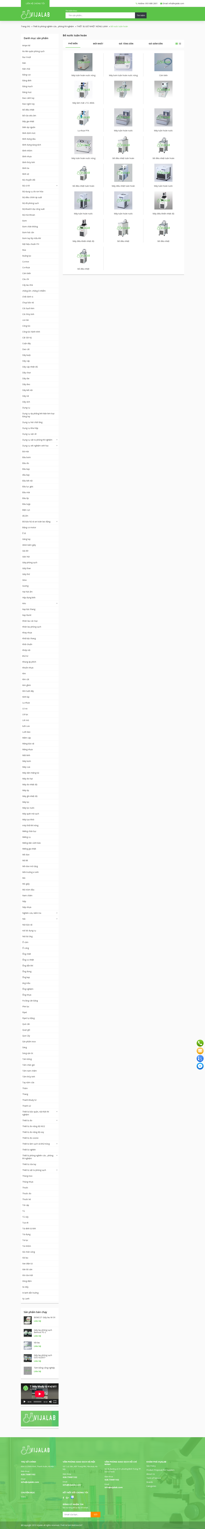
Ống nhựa (26, 994)
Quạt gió (26, 1030)
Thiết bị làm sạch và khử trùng (36, 1143)
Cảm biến (26, 273)
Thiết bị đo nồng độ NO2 (33, 1126)
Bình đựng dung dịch (31, 144)
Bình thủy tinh (28, 162)
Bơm (24, 220)
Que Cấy (26, 1035)
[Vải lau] (28, 1348)
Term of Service (153, 1478)
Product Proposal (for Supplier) (160, 1470)
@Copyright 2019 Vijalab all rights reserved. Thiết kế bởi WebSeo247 (51, 1525)
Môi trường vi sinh (30, 872)
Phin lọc (25, 1006)
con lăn (25, 320)
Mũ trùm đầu (28, 889)
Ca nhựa (26, 267)
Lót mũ (25, 720)
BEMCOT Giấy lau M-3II (44, 1317)
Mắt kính (26, 755)
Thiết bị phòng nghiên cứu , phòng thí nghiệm (53, 26)
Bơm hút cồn (28, 232)
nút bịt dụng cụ (29, 930)
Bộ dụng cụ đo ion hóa (32, 191)
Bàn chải (26, 68)
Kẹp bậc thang (28, 609)
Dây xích (26, 401)
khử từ (25, 656)
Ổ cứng (25, 948)
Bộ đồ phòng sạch (30, 203)
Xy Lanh (25, 1298)
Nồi (23, 919)
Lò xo (24, 708)
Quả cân (26, 1024)
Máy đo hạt (27, 778)
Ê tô (24, 533)
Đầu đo (25, 463)
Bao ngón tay (28, 104)
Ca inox (25, 261)
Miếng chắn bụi (29, 831)
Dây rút (25, 396)
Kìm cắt (25, 679)
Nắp (24, 901)
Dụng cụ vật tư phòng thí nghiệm (37, 439)
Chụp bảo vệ (28, 302)
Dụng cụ (26, 407)
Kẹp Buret (26, 615)
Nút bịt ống (27, 936)
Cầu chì (25, 279)
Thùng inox (27, 1176)
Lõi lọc (25, 714)
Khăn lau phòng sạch (31, 626)
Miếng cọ (26, 837)
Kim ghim (26, 685)
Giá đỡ (25, 550)
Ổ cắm (25, 942)
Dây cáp (26, 361)
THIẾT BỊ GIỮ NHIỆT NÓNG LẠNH (92, 26)
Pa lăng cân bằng (30, 1000)
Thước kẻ (26, 1199)
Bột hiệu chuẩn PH (30, 244)
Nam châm (27, 895)
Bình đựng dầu (29, 139)
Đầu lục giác (27, 486)
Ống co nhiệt (28, 959)
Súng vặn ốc (27, 1053)
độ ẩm (25, 515)
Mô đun (25, 854)
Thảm (25, 1088)
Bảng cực (26, 74)
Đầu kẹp (26, 469)
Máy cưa (26, 767)
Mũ (23, 878)
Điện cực (26, 510)
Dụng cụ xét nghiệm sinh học (35, 445)
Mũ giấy (26, 883)
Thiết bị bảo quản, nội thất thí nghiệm (35, 1113)
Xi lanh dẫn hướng (30, 1292)
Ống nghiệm (27, 989)
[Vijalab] (35, 1453)
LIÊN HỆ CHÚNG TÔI (35, 3)
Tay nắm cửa (28, 1082)
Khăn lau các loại (30, 621)
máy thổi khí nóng (30, 825)
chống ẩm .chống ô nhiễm (34, 290)
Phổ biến (73, 43)
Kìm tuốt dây (28, 691)
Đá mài (25, 451)
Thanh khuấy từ (29, 1100)
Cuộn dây (26, 343)
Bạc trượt (26, 57)
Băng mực (27, 92)
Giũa (24, 580)
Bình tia (25, 168)
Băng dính (26, 80)
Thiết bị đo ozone (30, 1138)
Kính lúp (25, 697)
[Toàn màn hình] (55, 1401)
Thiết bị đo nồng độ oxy (33, 1132)
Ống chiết (26, 954)
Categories (151, 1486)
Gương (25, 586)
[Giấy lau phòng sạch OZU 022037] (28, 1361)
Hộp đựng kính (28, 597)
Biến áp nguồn (28, 127)
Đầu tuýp (26, 504)
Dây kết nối (27, 390)
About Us (150, 1474)
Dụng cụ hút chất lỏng (32, 422)
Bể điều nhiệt (28, 109)
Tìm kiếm (141, 15)
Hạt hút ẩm (27, 591)
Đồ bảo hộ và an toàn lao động (36, 521)
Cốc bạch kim (28, 308)
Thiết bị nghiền (29, 1149)
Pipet (24, 1012)
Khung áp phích (29, 661)
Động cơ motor (29, 527)
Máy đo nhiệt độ (29, 784)
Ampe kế (26, 45)
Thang (25, 1094)
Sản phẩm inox (29, 1041)
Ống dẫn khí (27, 965)
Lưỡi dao (26, 732)
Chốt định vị (27, 296)
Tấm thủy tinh (28, 1076)
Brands (149, 1482)
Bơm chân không (30, 226)
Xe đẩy (25, 1287)
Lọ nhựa (26, 702)
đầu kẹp (26, 475)
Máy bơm (26, 761)
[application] (40, 1394)
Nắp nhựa (26, 907)
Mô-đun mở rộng (30, 866)
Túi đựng (26, 1234)
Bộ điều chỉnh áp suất (32, 197)
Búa (24, 250)
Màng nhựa (27, 749)
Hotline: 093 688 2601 (147, 3)
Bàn (24, 63)
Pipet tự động (28, 1018)
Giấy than (26, 568)
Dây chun (26, 372)
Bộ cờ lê (26, 185)
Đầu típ (25, 498)
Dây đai (25, 378)
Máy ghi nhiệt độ (29, 796)
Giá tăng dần (126, 43)
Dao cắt (26, 349)
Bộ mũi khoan (28, 215)
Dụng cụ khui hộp (30, 428)
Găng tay (26, 539)
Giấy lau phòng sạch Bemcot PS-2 (43, 1331)
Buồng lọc (26, 255)
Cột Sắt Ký (27, 337)
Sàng (24, 1047)
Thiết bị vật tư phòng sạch (34, 1170)
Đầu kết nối (27, 480)
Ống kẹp (26, 977)
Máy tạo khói (28, 819)
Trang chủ (25, 26)
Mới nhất (98, 43)
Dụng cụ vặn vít (29, 434)
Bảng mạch (27, 86)
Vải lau (25, 1257)
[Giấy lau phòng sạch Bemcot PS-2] (28, 1336)
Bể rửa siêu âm (29, 115)
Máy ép (25, 790)
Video (23, 1496)
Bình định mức (29, 133)
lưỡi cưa (26, 726)
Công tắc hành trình (31, 331)
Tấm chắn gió (28, 1065)
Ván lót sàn (27, 1269)
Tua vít (25, 1222)
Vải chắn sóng (28, 1252)
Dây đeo (26, 384)
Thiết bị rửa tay (29, 1164)
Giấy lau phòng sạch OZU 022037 (43, 1356)
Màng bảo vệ (28, 743)
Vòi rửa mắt (27, 1275)
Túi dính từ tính (29, 1228)
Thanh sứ (26, 1105)
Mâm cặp (26, 737)
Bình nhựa (27, 156)
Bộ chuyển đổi (28, 179)
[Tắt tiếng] (50, 1401)
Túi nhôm (26, 1246)
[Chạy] (24, 1401)
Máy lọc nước (28, 808)
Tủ (23, 1211)
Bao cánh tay (28, 98)
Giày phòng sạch (29, 562)
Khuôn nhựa (27, 667)
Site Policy (151, 1466)
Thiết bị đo (27, 1120)
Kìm (24, 673)
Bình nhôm (27, 150)
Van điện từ (27, 1263)
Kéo (24, 603)
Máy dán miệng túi (30, 772)
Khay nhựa (27, 632)
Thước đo (26, 1193)
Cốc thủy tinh (28, 314)
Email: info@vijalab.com (173, 3)
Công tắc (26, 326)
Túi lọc (25, 1240)
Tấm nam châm (29, 1070)
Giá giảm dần (156, 43)
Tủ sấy (25, 1216)
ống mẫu (26, 983)
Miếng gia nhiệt (29, 848)
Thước (25, 1187)
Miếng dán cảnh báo (31, 843)
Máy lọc (25, 802)
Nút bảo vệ (27, 924)
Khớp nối (26, 650)
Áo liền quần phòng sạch (33, 51)
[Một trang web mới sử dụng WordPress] (35, 18)
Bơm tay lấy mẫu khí (31, 238)
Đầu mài (26, 492)
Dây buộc (26, 355)
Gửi (95, 1514)
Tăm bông (27, 1059)
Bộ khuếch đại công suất (33, 209)
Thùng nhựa (27, 1181)
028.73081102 (28, 1474)
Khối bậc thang (29, 638)
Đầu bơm (26, 457)
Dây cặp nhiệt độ (30, 366)
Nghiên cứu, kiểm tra (31, 913)
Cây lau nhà (27, 285)
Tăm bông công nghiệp (44, 1368)
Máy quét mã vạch (30, 813)
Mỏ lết (25, 860)
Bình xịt (25, 174)
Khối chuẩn (27, 644)
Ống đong (26, 971)
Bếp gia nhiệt (28, 121)
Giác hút (26, 556)
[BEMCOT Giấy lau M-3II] (28, 1323)
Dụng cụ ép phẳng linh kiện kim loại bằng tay (38, 415)
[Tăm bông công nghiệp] (28, 1374)
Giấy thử (26, 574)
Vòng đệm (27, 1281)
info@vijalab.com (30, 1482)
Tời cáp (25, 1205)
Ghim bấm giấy (29, 545)
